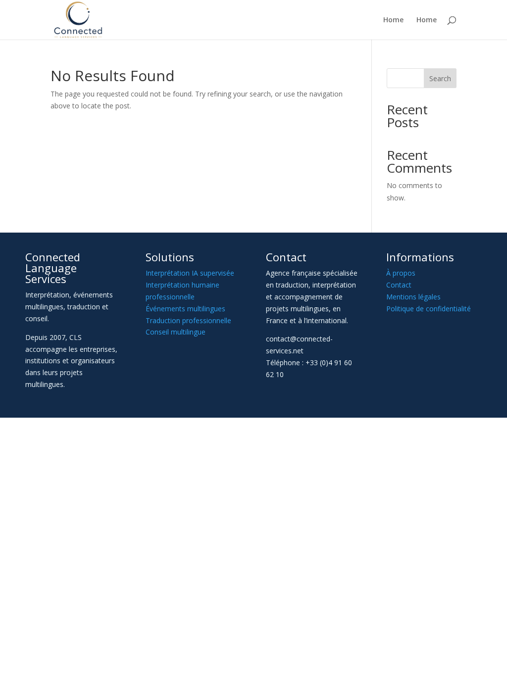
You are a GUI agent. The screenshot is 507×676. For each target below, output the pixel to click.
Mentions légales (413, 296)
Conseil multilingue (175, 332)
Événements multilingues (185, 308)
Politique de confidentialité (428, 308)
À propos (400, 273)
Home (393, 20)
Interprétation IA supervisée (190, 273)
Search (440, 78)
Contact (398, 285)
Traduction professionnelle (188, 320)
